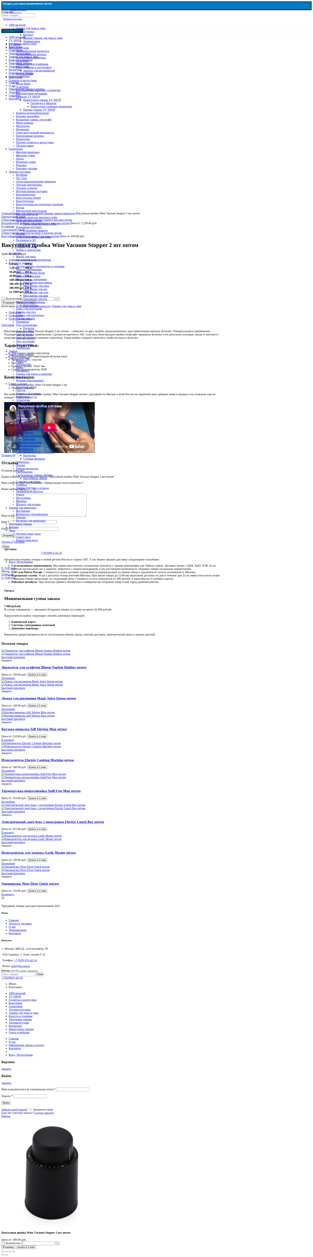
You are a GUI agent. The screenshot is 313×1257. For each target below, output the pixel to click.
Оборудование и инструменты (35, 452)
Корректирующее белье (30, 272)
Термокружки (31, 41)
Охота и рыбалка (19, 357)
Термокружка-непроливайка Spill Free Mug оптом (41, 791)
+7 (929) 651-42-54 (25, 960)
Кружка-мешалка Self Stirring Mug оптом (34, 729)
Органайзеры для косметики (33, 259)
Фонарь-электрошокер (30, 380)
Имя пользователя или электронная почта (28, 1089)
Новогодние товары (21, 354)
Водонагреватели (26, 422)
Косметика (15, 253)
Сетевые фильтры (34, 458)
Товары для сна (25, 318)
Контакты (15, 933)
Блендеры (29, 439)
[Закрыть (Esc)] (2, 1251)
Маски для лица (26, 256)
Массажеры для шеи (35, 295)
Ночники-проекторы (29, 220)
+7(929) (51, 552)
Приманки (22, 370)
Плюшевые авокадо (35, 230)
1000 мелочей (17, 24)
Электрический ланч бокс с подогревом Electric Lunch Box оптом (52, 822)
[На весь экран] (10, 1251)
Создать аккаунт (44, 1112)
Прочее (20, 233)
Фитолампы (23, 497)
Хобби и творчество (28, 250)
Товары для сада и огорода (32, 488)
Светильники (24, 471)
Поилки (21, 517)
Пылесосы (29, 455)
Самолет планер (26, 243)
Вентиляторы (24, 416)
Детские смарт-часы (28, 533)
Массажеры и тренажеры (31, 279)
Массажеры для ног (35, 289)
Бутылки (28, 31)
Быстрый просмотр (13, 657)
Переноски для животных (32, 514)
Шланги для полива (28, 504)
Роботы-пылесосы (27, 468)
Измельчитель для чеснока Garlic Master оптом (38, 853)
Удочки (20, 377)
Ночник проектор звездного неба (36, 217)
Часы (12, 530)
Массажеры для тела (35, 292)
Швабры (21, 501)
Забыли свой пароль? (14, 1109)
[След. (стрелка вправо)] (6, 1254)
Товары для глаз (26, 311)
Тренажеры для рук (35, 298)
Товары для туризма (28, 393)
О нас (12, 926)
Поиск (6, 546)
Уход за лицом (25, 334)
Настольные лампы (35, 478)
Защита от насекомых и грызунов (36, 429)
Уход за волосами (26, 325)
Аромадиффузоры (27, 409)
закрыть (6, 1068)
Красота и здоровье (21, 263)
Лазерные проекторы (29, 442)
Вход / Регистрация (21, 1054)
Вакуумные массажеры (37, 282)
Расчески (28, 328)
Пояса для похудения (29, 308)
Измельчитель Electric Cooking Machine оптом (37, 760)
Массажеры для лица (36, 285)
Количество (13, 1243)
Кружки (28, 34)
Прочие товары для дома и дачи (42, 38)
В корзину (8, 1247)
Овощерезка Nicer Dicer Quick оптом (30, 884)
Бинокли (21, 360)
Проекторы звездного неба (39, 223)
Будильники (23, 413)
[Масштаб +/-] (13, 1251)
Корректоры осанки (28, 276)
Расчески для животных (31, 520)
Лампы (13, 351)
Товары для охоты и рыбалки (34, 373)
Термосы (21, 484)
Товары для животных (22, 507)
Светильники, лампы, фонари (34, 475)
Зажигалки (22, 426)
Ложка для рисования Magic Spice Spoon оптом (38, 698)
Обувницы (22, 462)
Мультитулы (23, 364)
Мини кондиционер (28, 445)
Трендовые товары (20, 523)
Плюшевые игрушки (29, 227)
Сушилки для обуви (28, 481)
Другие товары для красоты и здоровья (40, 266)
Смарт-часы (23, 537)
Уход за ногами (25, 338)
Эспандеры (23, 400)
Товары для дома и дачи (30, 28)
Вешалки (21, 419)
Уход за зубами (25, 331)
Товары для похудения (30, 315)
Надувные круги (26, 386)
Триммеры (22, 321)
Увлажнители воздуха (29, 491)
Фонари (13, 527)
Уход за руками (25, 341)
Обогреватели (24, 448)
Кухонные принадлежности (33, 435)
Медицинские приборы (30, 302)
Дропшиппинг (18, 930)
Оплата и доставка (20, 923)
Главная (13, 920)
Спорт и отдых (18, 383)
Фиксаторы (23, 396)
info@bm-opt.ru (20, 966)
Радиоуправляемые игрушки (33, 236)
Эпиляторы (23, 347)
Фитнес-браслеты (27, 540)
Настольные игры (27, 214)
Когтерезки (23, 510)
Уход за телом (24, 344)
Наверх (6, 1116)
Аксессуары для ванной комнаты (36, 406)
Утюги (20, 494)
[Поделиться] (6, 1251)
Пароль (7, 1096)
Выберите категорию (12, 19)
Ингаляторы (30, 305)
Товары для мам (26, 246)
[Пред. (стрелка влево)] (2, 1254)
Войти (6, 1103)
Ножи (19, 367)
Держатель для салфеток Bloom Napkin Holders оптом (43, 667)
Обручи (21, 390)
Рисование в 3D (26, 240)
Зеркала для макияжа (29, 269)
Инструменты (24, 432)
